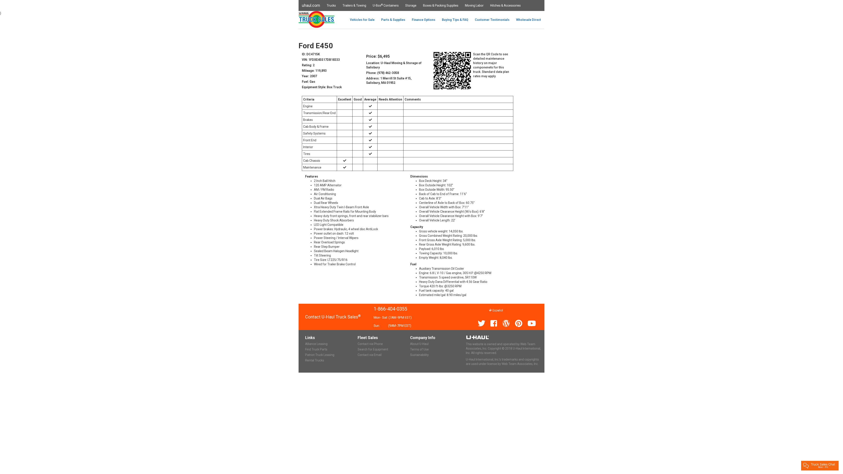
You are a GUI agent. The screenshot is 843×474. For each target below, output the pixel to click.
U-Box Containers (386, 5)
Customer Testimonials (492, 20)
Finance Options (423, 20)
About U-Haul (419, 344)
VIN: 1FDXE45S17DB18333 (321, 59)
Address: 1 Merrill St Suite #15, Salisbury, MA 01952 (389, 80)
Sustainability (419, 355)
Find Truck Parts (316, 349)
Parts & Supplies (393, 20)
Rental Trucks (314, 360)
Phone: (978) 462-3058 (382, 73)
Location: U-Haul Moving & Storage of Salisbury (394, 65)
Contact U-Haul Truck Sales (333, 317)
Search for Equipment (373, 349)
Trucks (331, 5)
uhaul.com (311, 5)
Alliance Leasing (316, 344)
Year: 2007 (309, 76)
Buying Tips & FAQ (455, 20)
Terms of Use (419, 349)
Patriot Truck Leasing (319, 355)
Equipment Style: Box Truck (322, 87)
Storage (410, 5)
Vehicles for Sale (362, 20)
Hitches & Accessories (505, 5)
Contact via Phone (370, 344)
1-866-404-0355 (390, 309)
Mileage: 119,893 (314, 70)
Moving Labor (474, 5)
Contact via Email (370, 355)
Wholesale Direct (528, 20)
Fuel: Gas (308, 81)
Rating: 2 (308, 65)
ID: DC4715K (311, 54)
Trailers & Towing (354, 5)
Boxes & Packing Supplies (440, 5)
